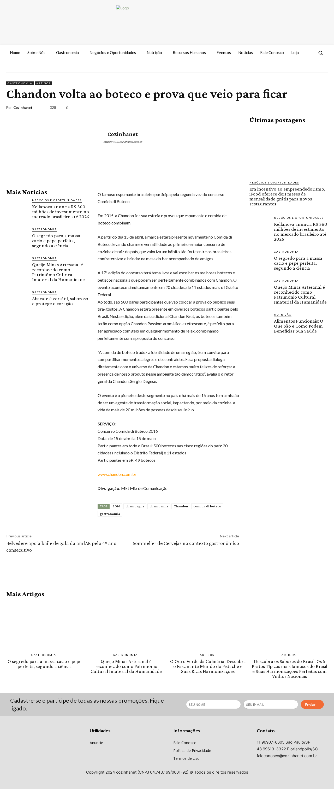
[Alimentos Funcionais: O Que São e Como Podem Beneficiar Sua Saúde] (259, 322)
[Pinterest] (298, 109)
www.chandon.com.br (117, 474)
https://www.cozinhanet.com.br (122, 141)
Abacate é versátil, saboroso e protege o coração (60, 301)
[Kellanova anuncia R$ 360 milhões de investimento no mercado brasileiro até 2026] (17, 209)
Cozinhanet (22, 107)
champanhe (159, 506)
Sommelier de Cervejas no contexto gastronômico (186, 543)
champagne (135, 506)
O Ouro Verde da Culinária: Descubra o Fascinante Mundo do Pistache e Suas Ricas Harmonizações (208, 666)
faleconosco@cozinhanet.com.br (287, 755)
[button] (320, 52)
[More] (322, 109)
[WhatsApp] (310, 109)
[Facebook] (304, 68)
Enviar (310, 704)
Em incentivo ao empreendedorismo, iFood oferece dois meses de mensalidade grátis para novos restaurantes (287, 196)
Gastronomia (20, 83)
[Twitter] (323, 68)
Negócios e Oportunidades (57, 200)
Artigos (43, 83)
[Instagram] (313, 68)
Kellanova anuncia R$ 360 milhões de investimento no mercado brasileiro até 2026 (60, 211)
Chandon (181, 506)
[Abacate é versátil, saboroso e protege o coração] (17, 301)
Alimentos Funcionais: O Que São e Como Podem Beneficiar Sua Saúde (298, 326)
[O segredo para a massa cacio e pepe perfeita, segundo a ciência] (17, 238)
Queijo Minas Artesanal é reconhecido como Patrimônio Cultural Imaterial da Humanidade (58, 272)
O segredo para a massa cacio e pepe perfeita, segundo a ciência (56, 240)
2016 (116, 506)
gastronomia (110, 514)
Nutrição (282, 314)
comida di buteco (207, 506)
